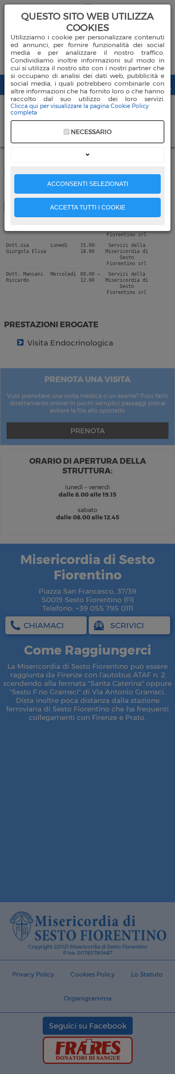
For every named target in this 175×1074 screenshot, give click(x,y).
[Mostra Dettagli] (87, 154)
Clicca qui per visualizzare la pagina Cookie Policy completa (80, 109)
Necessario (91, 132)
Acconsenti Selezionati (87, 183)
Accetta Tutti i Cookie (87, 207)
